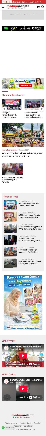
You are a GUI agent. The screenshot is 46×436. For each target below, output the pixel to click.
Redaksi (37, 423)
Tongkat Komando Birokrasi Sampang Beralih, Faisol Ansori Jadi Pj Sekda (30, 239)
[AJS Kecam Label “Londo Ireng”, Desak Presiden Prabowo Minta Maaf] (10, 217)
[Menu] (3, 7)
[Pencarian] (42, 7)
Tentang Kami (11, 423)
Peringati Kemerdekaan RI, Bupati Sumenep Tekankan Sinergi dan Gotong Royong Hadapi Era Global (11, 114)
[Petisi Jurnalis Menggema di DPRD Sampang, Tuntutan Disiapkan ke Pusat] (10, 228)
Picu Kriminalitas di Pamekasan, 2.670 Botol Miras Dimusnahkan (22, 155)
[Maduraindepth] (17, 7)
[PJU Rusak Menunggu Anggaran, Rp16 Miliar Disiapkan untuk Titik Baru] (10, 251)
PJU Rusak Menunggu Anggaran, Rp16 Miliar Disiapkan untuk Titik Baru (30, 251)
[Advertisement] (23, 53)
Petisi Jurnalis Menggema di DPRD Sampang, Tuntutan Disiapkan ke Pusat (30, 227)
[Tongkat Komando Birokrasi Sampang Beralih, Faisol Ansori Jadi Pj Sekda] (10, 240)
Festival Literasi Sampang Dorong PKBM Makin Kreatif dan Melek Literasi (33, 114)
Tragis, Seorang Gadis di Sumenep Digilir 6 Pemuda (12, 179)
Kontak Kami (25, 423)
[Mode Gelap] (38, 7)
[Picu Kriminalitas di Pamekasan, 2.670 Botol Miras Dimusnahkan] (23, 135)
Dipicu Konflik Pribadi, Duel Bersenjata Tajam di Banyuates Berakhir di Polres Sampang (30, 262)
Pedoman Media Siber (23, 426)
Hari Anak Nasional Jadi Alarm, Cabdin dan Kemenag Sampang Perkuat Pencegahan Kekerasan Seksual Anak (29, 204)
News (4, 150)
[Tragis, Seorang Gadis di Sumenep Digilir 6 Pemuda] (12, 169)
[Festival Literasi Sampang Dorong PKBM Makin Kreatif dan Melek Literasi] (34, 104)
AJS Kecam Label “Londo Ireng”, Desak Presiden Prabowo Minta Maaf (29, 216)
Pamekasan (12, 150)
